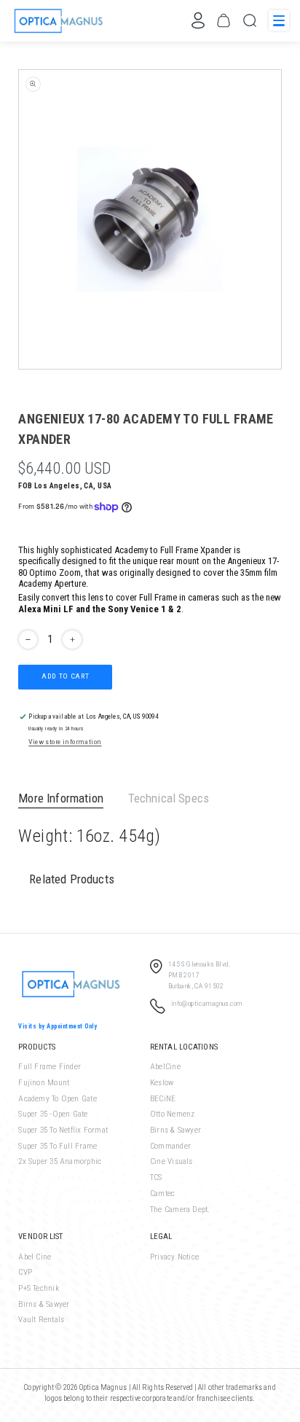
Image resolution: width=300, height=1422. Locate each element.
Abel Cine (34, 1257)
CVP (25, 1272)
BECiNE (162, 1098)
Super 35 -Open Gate (52, 1114)
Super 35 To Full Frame (57, 1146)
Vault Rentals (41, 1319)
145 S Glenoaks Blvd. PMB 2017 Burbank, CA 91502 (199, 974)
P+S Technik (38, 1288)
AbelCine (165, 1066)
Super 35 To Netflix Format (63, 1130)
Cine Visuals (171, 1161)
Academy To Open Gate (57, 1098)
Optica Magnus (103, 1387)
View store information (64, 742)
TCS (156, 1177)
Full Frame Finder (49, 1066)
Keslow (161, 1082)
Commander (170, 1146)
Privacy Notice (174, 1257)
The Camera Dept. (180, 1209)
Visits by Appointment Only (57, 1026)
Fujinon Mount (43, 1082)
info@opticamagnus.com (206, 1003)
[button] (223, 20)
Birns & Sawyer (175, 1130)
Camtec (162, 1193)
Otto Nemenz (172, 1114)
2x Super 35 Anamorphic (59, 1161)
